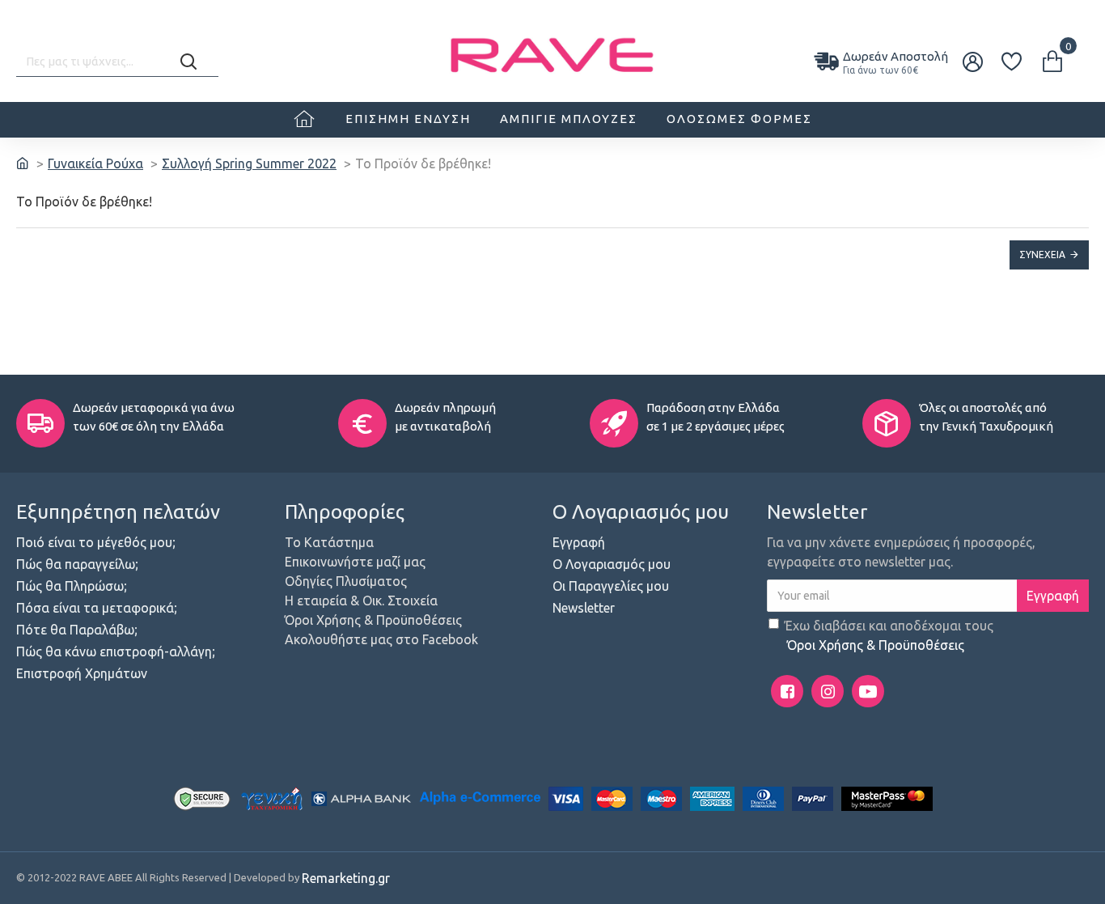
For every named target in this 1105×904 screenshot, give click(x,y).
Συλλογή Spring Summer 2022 (249, 163)
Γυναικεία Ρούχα (95, 163)
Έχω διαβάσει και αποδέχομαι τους (889, 635)
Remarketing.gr (346, 878)
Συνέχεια (1042, 254)
